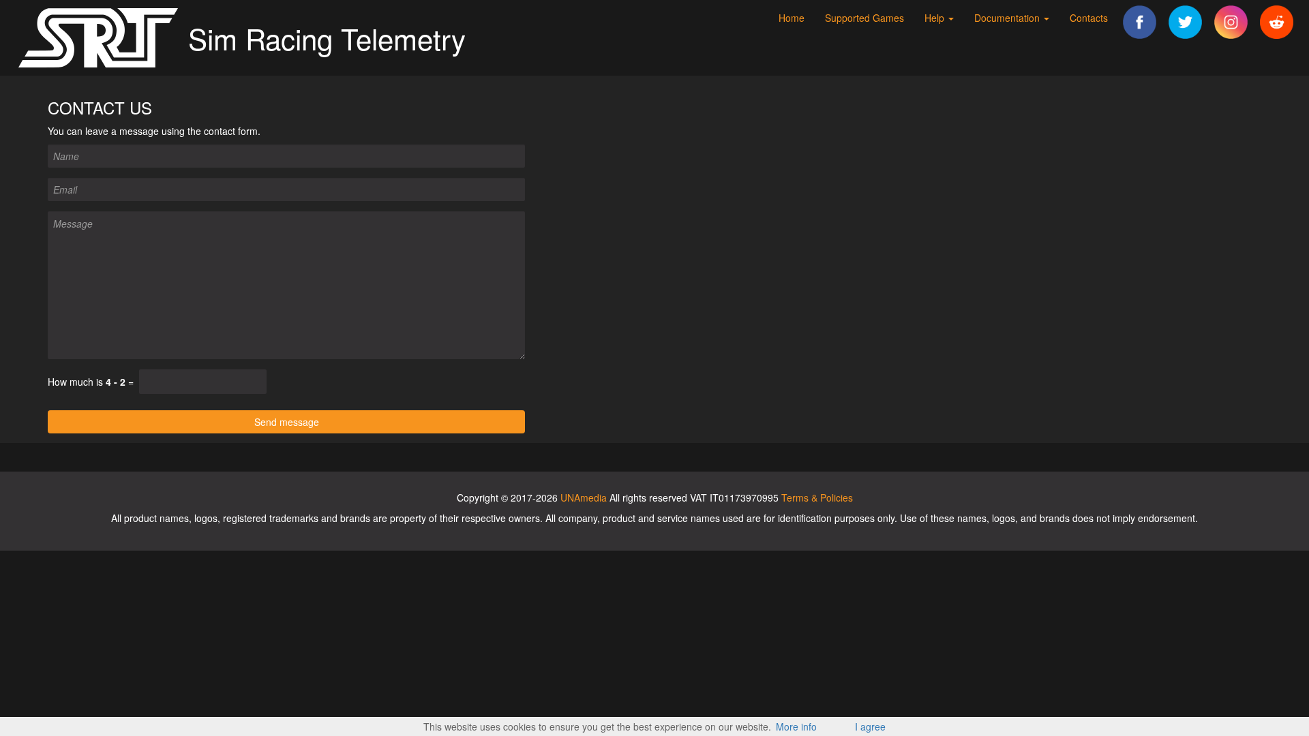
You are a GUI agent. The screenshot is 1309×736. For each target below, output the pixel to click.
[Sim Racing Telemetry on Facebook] (1139, 20)
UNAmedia (583, 497)
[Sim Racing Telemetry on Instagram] (1230, 20)
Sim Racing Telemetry (327, 38)
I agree (870, 726)
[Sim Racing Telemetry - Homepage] (99, 36)
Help (935, 18)
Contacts (1089, 18)
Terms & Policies (817, 497)
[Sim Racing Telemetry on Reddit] (1276, 20)
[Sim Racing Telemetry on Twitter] (1185, 20)
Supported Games (864, 18)
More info (796, 726)
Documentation (1008, 18)
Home (791, 18)
